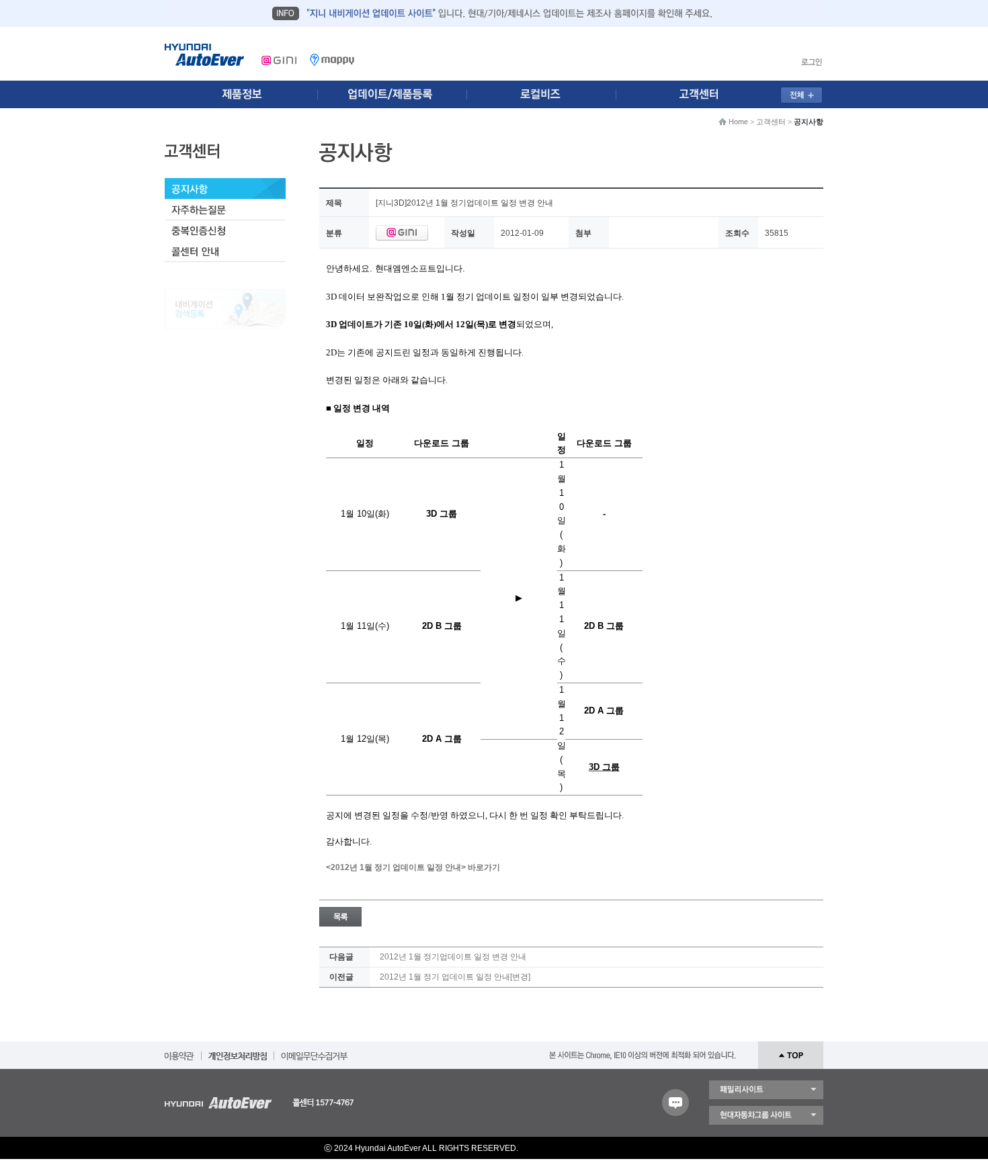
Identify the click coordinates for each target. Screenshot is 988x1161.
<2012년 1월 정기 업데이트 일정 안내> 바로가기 (413, 867)
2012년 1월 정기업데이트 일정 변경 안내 (453, 956)
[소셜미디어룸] (395, 94)
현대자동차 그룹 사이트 (766, 1115)
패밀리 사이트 (766, 1089)
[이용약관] (179, 1051)
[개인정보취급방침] (237, 1051)
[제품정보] (241, 94)
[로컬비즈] (549, 94)
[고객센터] (703, 94)
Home (738, 122)
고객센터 (771, 122)
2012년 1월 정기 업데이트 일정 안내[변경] (455, 977)
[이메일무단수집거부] (314, 1051)
